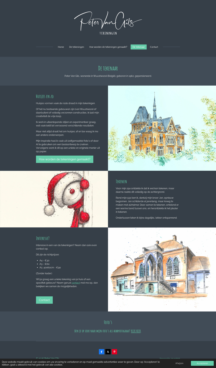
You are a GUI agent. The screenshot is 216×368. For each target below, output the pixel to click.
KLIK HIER (136, 331)
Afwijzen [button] (179, 363)
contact (76, 282)
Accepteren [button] (202, 363)
